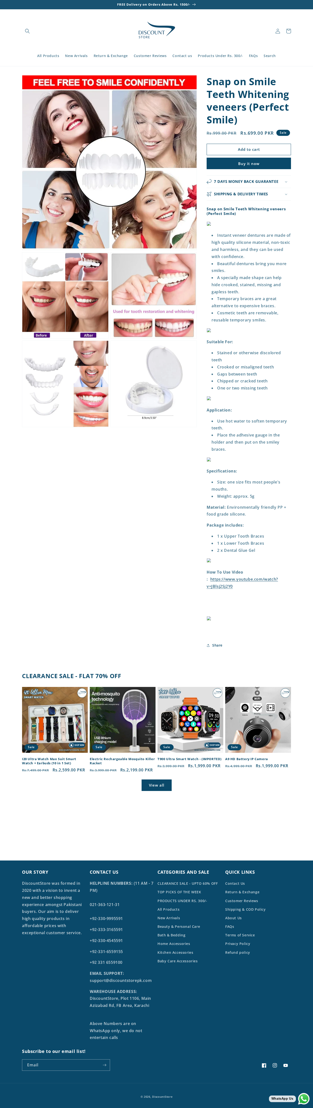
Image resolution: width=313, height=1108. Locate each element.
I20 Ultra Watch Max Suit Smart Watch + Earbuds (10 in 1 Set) (49, 761)
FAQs (229, 926)
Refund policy (237, 952)
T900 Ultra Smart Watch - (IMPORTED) (189, 759)
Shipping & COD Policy (245, 909)
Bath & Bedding (171, 935)
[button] (27, 31)
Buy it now (248, 163)
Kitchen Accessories (175, 952)
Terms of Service (240, 935)
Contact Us (235, 883)
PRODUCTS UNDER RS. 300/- (182, 900)
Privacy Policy (237, 943)
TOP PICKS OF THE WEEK (179, 892)
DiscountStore (162, 1096)
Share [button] (217, 645)
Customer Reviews (241, 900)
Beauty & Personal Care (178, 926)
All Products (168, 909)
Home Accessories (173, 943)
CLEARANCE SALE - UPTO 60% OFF (187, 883)
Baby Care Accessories (177, 961)
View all (156, 785)
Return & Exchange (242, 892)
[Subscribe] (104, 1065)
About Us (233, 918)
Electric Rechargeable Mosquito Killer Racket (122, 761)
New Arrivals (168, 918)
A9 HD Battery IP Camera (246, 759)
